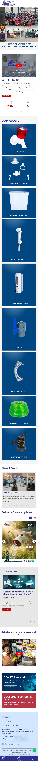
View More (6, 501)
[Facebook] (30, 517)
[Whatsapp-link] (35, 751)
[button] (16, 111)
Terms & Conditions (29, 750)
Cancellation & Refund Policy (19, 752)
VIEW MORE (6, 96)
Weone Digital (26, 754)
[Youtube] (9, 745)
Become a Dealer (10, 687)
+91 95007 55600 (7, 736)
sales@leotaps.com (8, 739)
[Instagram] (35, 517)
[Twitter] (15, 745)
